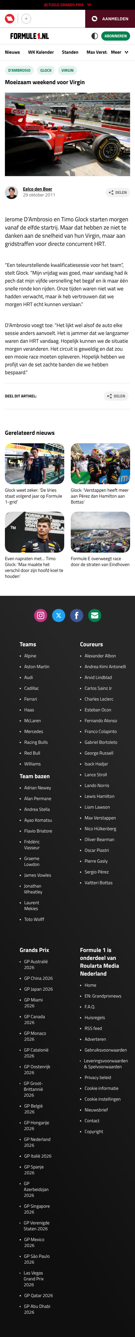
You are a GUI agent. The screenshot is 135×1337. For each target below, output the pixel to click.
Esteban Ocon (98, 710)
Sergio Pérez (97, 872)
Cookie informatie (101, 1088)
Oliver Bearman (99, 840)
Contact (92, 1121)
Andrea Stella (37, 810)
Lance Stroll (96, 775)
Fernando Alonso (101, 721)
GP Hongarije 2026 (36, 1126)
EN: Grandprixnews (103, 996)
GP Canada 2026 (34, 1020)
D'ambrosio (19, 70)
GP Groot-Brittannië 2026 (33, 1089)
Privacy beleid (98, 1078)
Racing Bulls (36, 742)
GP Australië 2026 (36, 965)
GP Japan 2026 (38, 989)
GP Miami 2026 (33, 1003)
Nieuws (12, 52)
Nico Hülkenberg (100, 829)
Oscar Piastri (97, 850)
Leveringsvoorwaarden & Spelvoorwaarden (106, 1064)
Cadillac (31, 688)
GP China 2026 (38, 978)
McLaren (32, 721)
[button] (110, 19)
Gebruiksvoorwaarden (106, 1050)
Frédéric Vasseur (32, 845)
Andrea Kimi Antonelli (105, 667)
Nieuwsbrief (96, 1110)
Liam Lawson (97, 807)
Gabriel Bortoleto (101, 742)
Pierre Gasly (96, 861)
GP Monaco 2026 (35, 1036)
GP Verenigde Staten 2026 (36, 1226)
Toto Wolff (34, 920)
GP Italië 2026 (37, 1156)
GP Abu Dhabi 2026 (37, 1309)
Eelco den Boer (37, 189)
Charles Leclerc (99, 699)
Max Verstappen (103, 52)
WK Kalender (41, 52)
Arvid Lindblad (98, 678)
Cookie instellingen (103, 1099)
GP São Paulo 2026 (36, 1259)
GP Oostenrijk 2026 (37, 1070)
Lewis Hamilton (99, 796)
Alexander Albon (100, 656)
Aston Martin (36, 667)
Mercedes (33, 732)
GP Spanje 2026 (34, 1170)
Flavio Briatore (38, 831)
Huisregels (95, 1018)
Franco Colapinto (101, 732)
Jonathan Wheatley (33, 889)
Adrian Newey (37, 788)
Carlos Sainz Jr (98, 688)
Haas (29, 710)
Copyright (94, 1132)
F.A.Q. (90, 1007)
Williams (32, 764)
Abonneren (116, 36)
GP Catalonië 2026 (36, 1053)
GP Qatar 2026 (38, 1296)
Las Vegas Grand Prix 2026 (34, 1279)
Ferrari (30, 699)
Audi (28, 678)
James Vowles (37, 875)
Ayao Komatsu (38, 820)
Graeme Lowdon (32, 862)
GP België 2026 (33, 1109)
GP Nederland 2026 (37, 1142)
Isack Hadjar (96, 764)
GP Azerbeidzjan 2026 (36, 1190)
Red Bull (32, 753)
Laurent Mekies (31, 906)
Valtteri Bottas (98, 883)
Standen (70, 52)
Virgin (67, 70)
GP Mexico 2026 (34, 1243)
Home (90, 985)
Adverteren (95, 1039)
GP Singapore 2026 (37, 1209)
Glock (45, 70)
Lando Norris (97, 786)
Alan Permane (37, 799)
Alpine (30, 656)
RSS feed (93, 1029)
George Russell (99, 753)
